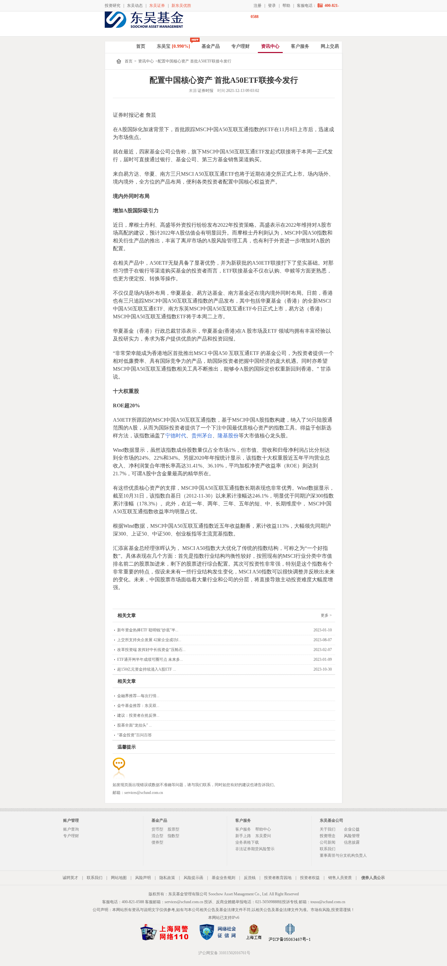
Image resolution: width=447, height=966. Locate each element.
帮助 (286, 5)
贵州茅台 (201, 435)
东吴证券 (157, 5)
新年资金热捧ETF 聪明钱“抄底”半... (147, 630)
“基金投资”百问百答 (134, 735)
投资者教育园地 (278, 877)
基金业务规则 (223, 877)
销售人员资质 (340, 877)
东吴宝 (173, 46)
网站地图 (119, 877)
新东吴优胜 (181, 5)
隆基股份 (228, 435)
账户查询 (71, 829)
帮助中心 (263, 829)
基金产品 (211, 46)
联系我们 (327, 849)
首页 (140, 46)
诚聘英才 (70, 877)
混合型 (157, 836)
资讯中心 (270, 46)
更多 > (326, 615)
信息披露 (352, 842)
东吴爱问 (263, 836)
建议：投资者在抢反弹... (138, 715)
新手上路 (243, 836)
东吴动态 (135, 5)
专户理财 (240, 46)
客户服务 (300, 46)
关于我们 (327, 829)
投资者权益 (310, 877)
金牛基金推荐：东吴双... (138, 705)
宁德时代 (175, 435)
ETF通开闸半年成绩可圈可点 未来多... (150, 659)
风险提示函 (193, 877)
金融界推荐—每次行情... (138, 696)
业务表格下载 (247, 842)
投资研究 (112, 5)
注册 (257, 5)
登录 (272, 5)
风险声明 (143, 877)
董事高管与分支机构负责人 (343, 855)
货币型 (157, 829)
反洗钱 (250, 877)
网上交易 (330, 46)
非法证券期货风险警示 (255, 849)
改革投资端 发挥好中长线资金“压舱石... (151, 649)
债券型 (157, 842)
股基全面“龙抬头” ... (134, 725)
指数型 (173, 836)
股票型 (173, 829)
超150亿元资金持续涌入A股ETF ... (146, 669)
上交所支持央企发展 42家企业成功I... (149, 640)
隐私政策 (167, 877)
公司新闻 (327, 842)
